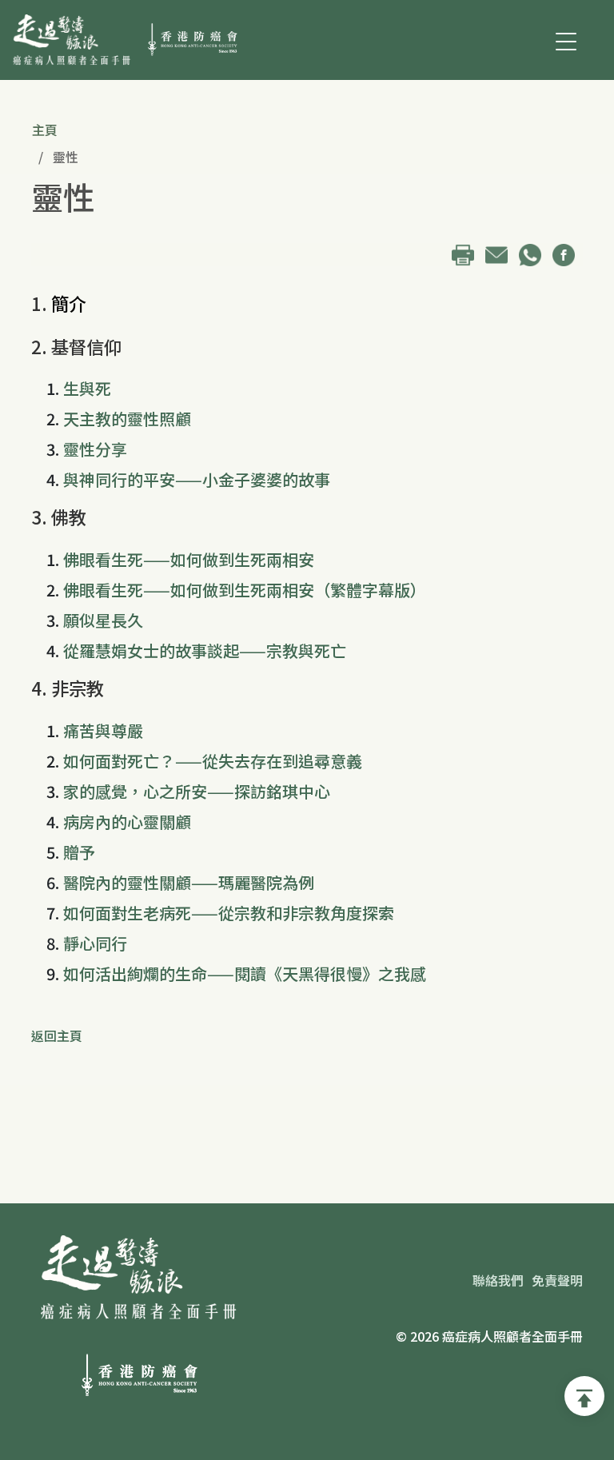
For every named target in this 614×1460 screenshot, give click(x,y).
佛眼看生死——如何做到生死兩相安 (188, 559)
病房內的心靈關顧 (127, 821)
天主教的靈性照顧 (127, 418)
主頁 (45, 129)
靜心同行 (95, 943)
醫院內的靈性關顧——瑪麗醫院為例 (188, 882)
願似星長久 (103, 620)
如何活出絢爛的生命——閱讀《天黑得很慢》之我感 (244, 973)
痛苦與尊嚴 (103, 730)
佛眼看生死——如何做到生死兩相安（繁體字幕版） (244, 589)
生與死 (87, 388)
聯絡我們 (498, 1280)
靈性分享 (95, 449)
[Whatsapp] (534, 252)
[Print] (467, 252)
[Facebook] (567, 252)
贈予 (79, 852)
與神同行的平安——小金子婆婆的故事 (196, 479)
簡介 (68, 303)
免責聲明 (557, 1280)
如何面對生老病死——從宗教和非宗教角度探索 (228, 912)
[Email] (500, 252)
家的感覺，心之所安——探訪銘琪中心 (196, 791)
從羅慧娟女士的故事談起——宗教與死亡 (204, 650)
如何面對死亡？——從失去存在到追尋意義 (212, 760)
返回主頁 (56, 1035)
